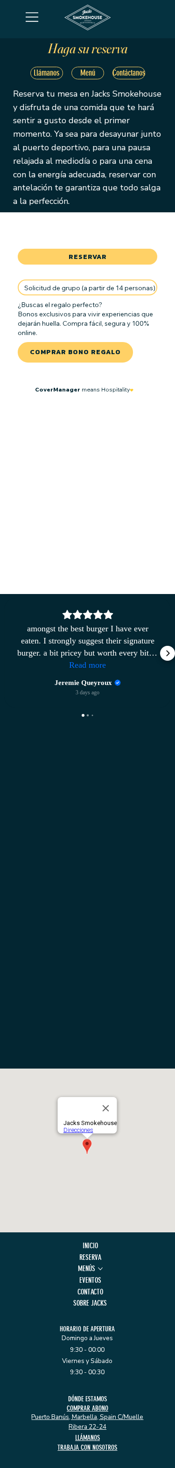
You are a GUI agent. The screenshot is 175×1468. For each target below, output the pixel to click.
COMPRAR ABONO (87, 1408)
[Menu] (32, 17)
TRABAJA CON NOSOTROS (87, 1447)
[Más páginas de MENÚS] (100, 1268)
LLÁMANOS (87, 1437)
